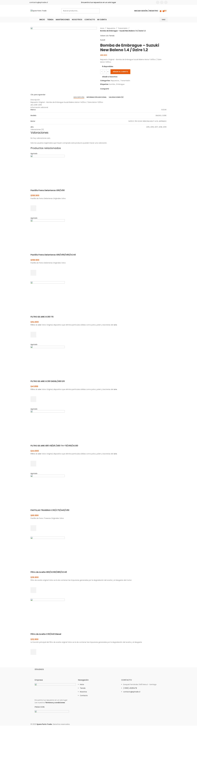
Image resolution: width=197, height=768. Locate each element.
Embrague (120, 84)
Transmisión (123, 28)
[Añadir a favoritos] (33, 202)
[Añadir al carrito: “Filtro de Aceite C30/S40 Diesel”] (33, 652)
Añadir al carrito (120, 72)
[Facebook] (37, 673)
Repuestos (111, 28)
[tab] (79, 97)
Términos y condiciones (55, 702)
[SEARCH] (97, 10)
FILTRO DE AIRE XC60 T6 (42, 316)
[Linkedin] (50, 673)
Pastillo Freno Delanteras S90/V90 (48, 190)
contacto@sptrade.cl (38, 2)
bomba (112, 84)
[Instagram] (44, 673)
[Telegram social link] (121, 88)
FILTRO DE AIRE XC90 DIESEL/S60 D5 (48, 381)
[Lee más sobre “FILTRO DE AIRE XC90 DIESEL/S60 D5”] (33, 399)
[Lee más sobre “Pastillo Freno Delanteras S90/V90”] (33, 208)
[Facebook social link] (157, 2)
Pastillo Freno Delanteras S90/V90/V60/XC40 (53, 254)
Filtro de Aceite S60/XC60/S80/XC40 (49, 572)
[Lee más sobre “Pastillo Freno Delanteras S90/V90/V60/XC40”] (33, 273)
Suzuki (102, 40)
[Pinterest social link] (115, 88)
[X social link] (113, 88)
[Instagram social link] (161, 2)
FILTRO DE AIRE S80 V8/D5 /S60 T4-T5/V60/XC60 (54, 445)
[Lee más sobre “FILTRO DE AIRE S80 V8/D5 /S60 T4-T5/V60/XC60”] (33, 464)
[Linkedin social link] (166, 2)
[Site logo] (39, 10)
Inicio (102, 28)
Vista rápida (33, 214)
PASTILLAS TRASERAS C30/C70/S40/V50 (50, 510)
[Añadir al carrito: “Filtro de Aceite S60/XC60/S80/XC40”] (33, 590)
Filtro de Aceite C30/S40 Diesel (46, 634)
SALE (163, 19)
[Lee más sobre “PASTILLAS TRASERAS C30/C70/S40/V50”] (33, 528)
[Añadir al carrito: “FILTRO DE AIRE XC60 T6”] (33, 334)
